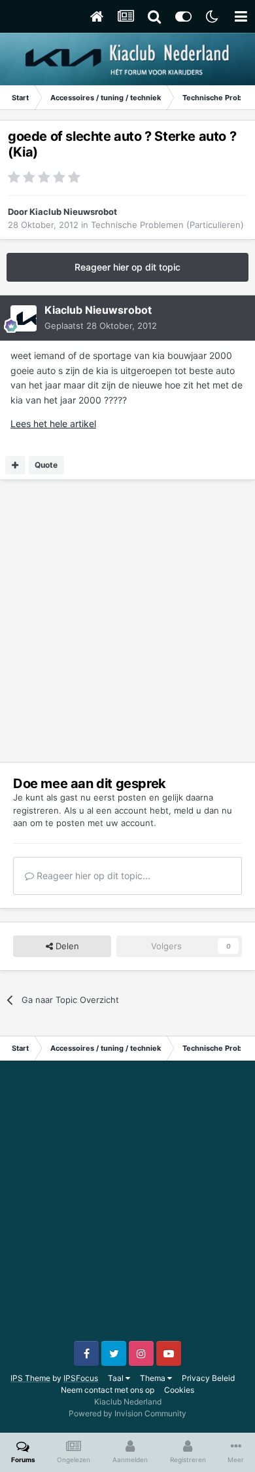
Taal (117, 1378)
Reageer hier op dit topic (127, 267)
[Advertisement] (127, 621)
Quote (46, 465)
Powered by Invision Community (127, 1413)
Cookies (179, 1390)
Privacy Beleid (208, 1378)
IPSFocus (80, 1378)
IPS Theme (30, 1378)
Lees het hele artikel (53, 423)
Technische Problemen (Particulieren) (167, 224)
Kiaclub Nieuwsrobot (73, 211)
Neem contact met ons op (107, 1390)
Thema (153, 1378)
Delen (66, 946)
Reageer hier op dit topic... (92, 875)
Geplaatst (100, 325)
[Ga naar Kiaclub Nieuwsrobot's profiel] (23, 318)
